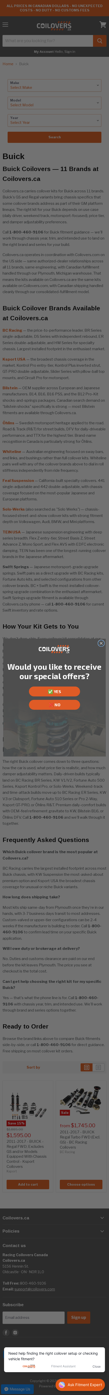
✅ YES (54, 691)
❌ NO (54, 704)
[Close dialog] (101, 643)
